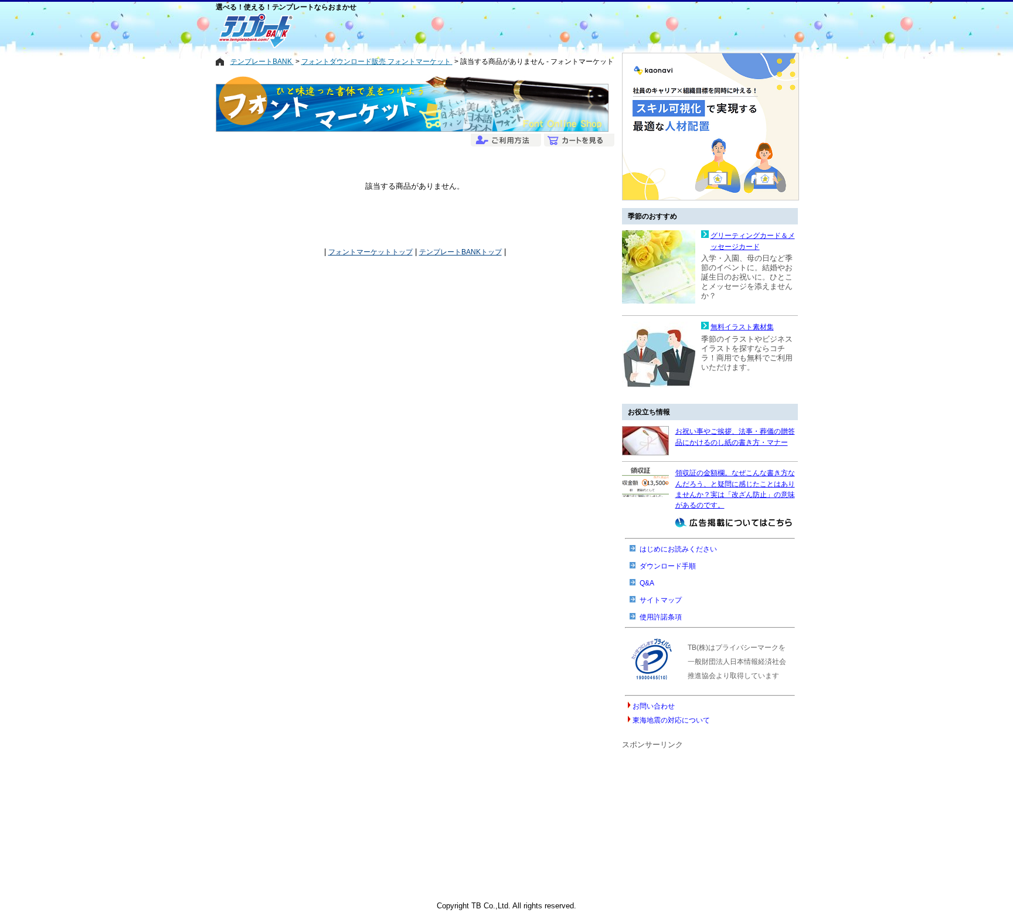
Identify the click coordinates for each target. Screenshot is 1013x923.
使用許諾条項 (661, 617)
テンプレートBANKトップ (460, 252)
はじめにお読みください (678, 549)
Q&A (647, 583)
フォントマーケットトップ (370, 252)
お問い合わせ (654, 706)
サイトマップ (661, 600)
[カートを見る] (577, 141)
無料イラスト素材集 (742, 327)
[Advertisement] (465, 30)
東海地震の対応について (671, 720)
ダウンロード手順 (668, 566)
